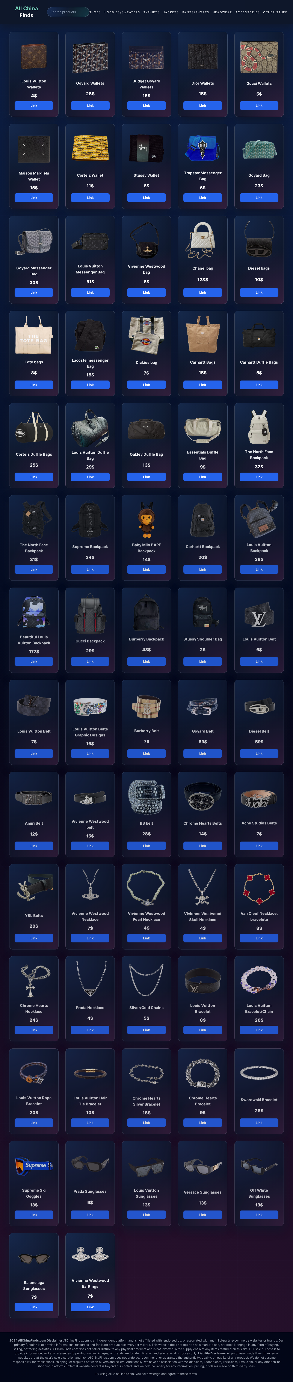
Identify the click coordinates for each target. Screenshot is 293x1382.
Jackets (171, 12)
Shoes (95, 12)
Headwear (222, 12)
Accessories (248, 12)
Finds (26, 11)
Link (33, 105)
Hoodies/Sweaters (122, 12)
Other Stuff (275, 12)
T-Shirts (151, 12)
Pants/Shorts (195, 12)
